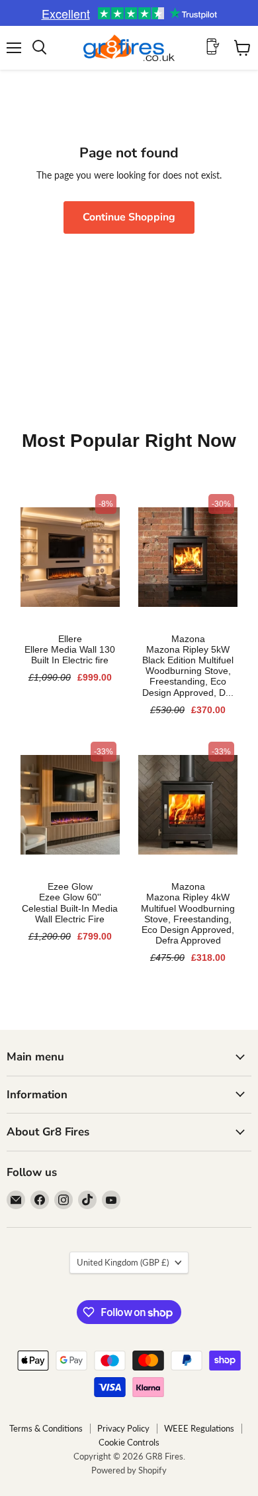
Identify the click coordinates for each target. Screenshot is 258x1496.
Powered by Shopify (129, 1470)
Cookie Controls (129, 1442)
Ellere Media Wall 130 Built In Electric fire (69, 654)
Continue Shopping (129, 217)
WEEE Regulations (199, 1428)
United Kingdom (123, 1262)
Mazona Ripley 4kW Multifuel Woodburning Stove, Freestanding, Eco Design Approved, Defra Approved (188, 919)
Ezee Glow (70, 886)
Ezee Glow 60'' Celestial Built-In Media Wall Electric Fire (70, 908)
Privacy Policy (123, 1428)
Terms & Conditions (46, 1428)
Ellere (70, 638)
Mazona (188, 638)
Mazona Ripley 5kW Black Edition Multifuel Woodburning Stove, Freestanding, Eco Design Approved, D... (188, 671)
